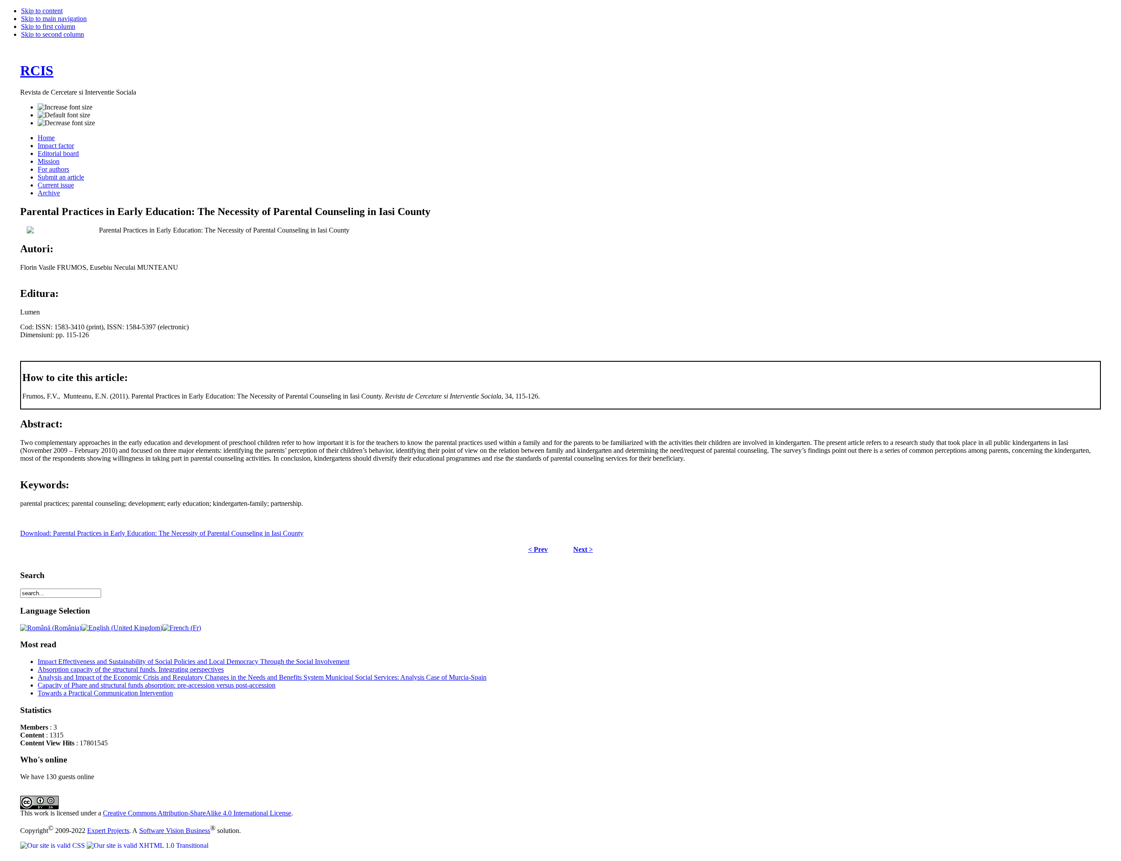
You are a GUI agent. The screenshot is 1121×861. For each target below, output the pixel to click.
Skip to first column (48, 26)
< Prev (538, 549)
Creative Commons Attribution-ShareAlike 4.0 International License (197, 813)
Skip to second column (52, 34)
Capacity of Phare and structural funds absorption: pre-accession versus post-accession (156, 685)
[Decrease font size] (66, 123)
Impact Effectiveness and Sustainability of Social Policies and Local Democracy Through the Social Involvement (193, 661)
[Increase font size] (65, 107)
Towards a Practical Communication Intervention (105, 693)
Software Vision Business (174, 830)
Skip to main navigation (54, 18)
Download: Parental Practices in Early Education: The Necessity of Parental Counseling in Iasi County (161, 533)
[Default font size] (64, 115)
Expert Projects (108, 830)
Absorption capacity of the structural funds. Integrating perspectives (131, 669)
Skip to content (42, 10)
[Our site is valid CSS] (53, 845)
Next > (583, 549)
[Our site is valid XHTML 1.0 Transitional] (147, 845)
